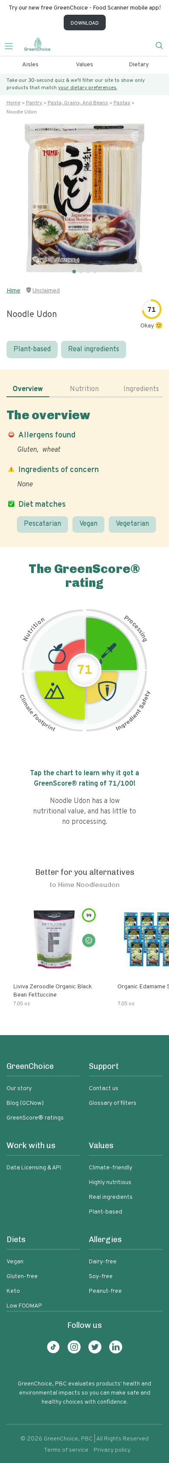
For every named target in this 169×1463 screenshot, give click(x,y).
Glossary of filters (112, 1103)
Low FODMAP (24, 1306)
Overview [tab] (28, 389)
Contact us (103, 1088)
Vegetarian (132, 524)
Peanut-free (105, 1291)
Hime (13, 291)
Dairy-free (103, 1262)
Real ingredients (93, 349)
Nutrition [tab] (84, 389)
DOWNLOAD (85, 23)
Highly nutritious (110, 1182)
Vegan (88, 524)
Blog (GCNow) (25, 1103)
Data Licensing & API (33, 1168)
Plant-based (32, 349)
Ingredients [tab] (141, 389)
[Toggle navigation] (12, 45)
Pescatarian (42, 524)
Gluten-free (22, 1276)
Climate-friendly (110, 1168)
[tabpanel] (84, 470)
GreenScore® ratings (35, 1118)
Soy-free (101, 1276)
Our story (19, 1088)
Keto (13, 1291)
